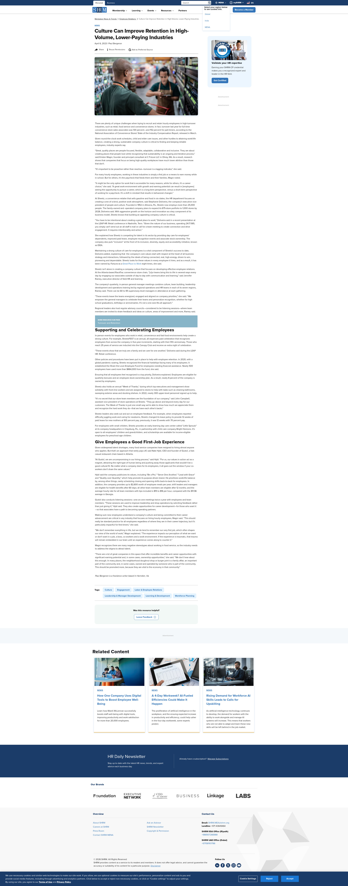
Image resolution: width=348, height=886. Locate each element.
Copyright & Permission (158, 831)
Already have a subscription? (192, 759)
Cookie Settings (248, 879)
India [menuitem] (207, 21)
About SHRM (99, 823)
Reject (269, 879)
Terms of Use (45, 882)
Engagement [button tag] (123, 590)
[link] (106, 19)
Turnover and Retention (109, 323)
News (100, 690)
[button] (244, 10)
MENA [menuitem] (207, 27)
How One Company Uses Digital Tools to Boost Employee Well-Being (119, 699)
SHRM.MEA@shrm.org (218, 823)
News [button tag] (97, 25)
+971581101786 (208, 843)
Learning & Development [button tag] (158, 596)
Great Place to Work (132, 264)
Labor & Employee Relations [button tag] (148, 590)
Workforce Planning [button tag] (184, 596)
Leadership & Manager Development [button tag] (123, 596)
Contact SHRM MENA (103, 835)
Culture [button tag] (108, 590)
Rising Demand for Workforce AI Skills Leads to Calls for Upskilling (228, 699)
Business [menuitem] (111, 3)
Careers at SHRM (101, 827)
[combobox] (250, 2)
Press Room (98, 831)
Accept (289, 879)
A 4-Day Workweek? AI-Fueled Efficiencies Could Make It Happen (172, 699)
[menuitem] (222, 2)
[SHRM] (99, 10)
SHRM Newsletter (155, 827)
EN (252, 2)
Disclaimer (156, 866)
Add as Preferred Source (142, 50)
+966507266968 (209, 835)
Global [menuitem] (207, 14)
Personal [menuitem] (99, 3)
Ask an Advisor (154, 823)
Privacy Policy (64, 882)
